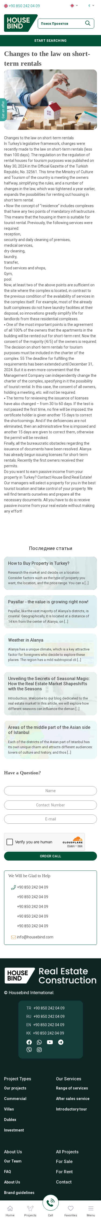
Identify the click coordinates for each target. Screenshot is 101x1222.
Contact (64, 1182)
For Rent (64, 1171)
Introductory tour (71, 1109)
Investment (14, 1130)
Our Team (13, 1161)
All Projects (67, 1151)
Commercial (15, 1098)
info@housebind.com (35, 937)
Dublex (10, 1119)
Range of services (72, 1088)
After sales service (72, 1098)
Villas (9, 1109)
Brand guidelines (19, 1192)
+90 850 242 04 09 (24, 6)
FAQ (7, 1171)
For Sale (64, 1161)
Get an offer (3, 110)
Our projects (15, 1088)
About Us (12, 1182)
